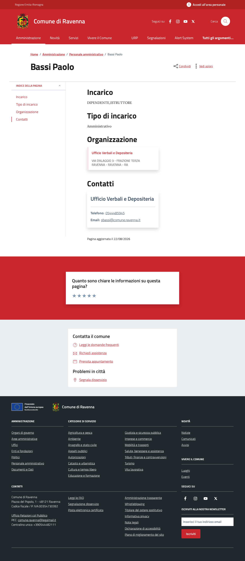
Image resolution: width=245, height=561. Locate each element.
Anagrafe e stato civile (82, 445)
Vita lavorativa (134, 469)
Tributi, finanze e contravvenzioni (145, 457)
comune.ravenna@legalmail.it (37, 520)
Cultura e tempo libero (82, 469)
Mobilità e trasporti (137, 445)
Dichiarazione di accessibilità (142, 528)
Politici (15, 457)
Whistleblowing (135, 504)
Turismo (129, 463)
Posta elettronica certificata (85, 510)
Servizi (73, 37)
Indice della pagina (29, 86)
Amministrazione (28, 37)
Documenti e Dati (22, 469)
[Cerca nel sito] (225, 21)
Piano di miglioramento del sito (144, 534)
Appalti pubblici (77, 451)
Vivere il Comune (99, 37)
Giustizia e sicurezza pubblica (143, 432)
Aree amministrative (24, 438)
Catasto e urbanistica (81, 463)
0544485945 (115, 213)
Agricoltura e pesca (80, 432)
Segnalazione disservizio (83, 504)
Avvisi (185, 445)
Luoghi (185, 470)
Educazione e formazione (84, 475)
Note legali (132, 522)
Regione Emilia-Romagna (29, 4)
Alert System (184, 37)
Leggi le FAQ (76, 497)
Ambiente (74, 438)
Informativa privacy (137, 516)
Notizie (185, 432)
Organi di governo (22, 432)
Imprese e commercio (138, 438)
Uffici (14, 445)
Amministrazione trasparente (143, 497)
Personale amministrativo (27, 463)
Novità (55, 37)
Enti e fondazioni (22, 451)
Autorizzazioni (77, 457)
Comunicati (188, 438)
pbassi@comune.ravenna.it (120, 220)
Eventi (185, 476)
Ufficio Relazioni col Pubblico (29, 515)
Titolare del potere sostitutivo (143, 510)
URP (134, 37)
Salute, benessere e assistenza (144, 451)
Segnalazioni (156, 37)
